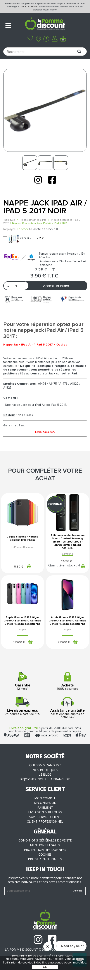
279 (64, 642)
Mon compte (45, 798)
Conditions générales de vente (45, 840)
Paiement (45, 807)
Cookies (45, 854)
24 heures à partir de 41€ (22, 712)
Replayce (9, 219)
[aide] (46, 39)
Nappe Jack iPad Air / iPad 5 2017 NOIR (45, 207)
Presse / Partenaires (45, 859)
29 (66, 561)
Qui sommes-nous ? (45, 765)
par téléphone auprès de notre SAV (67, 714)
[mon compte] (54, 39)
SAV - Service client (45, 817)
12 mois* (22, 687)
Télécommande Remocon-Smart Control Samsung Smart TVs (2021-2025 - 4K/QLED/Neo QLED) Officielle (68, 542)
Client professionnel (45, 821)
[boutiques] (38, 39)
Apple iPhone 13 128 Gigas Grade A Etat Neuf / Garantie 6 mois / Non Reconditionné (67, 620)
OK (45, 966)
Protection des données (45, 850)
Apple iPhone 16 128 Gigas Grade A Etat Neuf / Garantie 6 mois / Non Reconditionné (22, 620)
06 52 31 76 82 (29, 6)
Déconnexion (45, 803)
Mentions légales (45, 845)
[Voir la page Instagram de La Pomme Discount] (38, 179)
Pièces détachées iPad (33, 219)
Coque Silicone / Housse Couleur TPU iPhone (22, 538)
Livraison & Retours (45, 812)
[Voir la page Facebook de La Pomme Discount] (52, 179)
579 (19, 642)
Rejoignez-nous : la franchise (45, 779)
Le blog (45, 774)
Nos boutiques (45, 770)
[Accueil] (45, 24)
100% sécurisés (67, 687)
